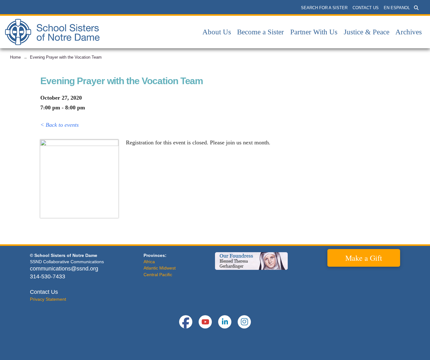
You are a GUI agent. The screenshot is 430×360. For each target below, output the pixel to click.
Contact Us (44, 292)
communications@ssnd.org (64, 268)
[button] (416, 8)
